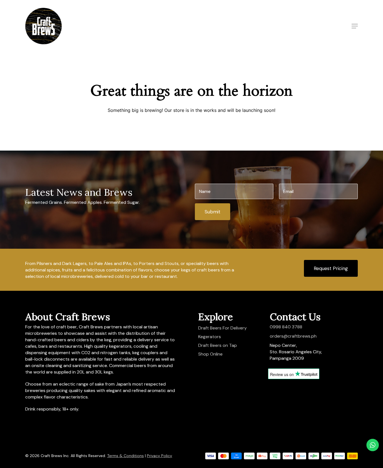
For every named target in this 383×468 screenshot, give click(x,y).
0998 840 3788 (286, 327)
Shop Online (210, 354)
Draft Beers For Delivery (222, 328)
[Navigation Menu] (355, 26)
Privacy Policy (159, 455)
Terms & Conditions (125, 455)
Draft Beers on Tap (217, 345)
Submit (212, 212)
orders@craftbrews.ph (293, 336)
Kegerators (209, 337)
